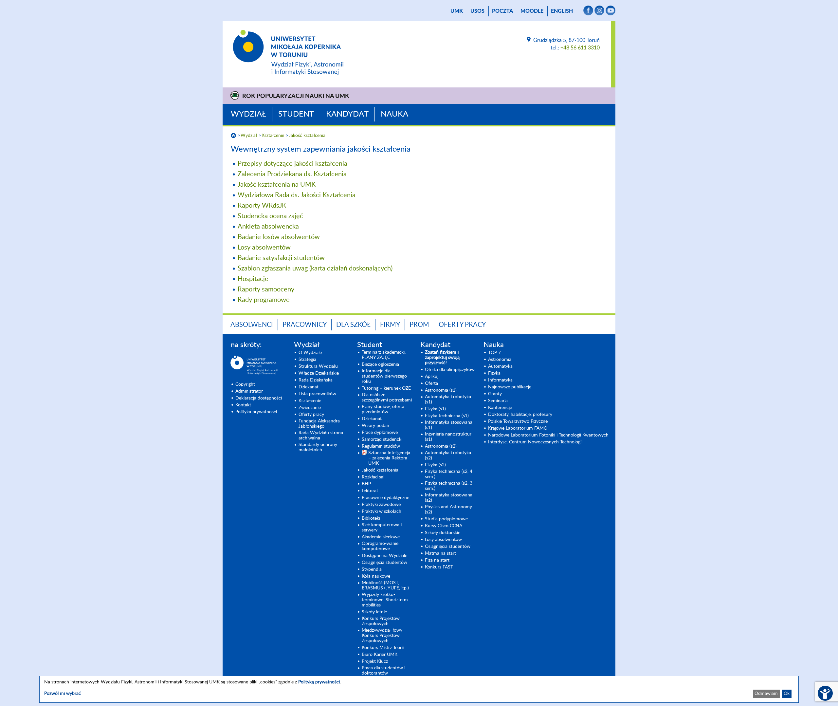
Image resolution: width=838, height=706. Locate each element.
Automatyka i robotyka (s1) (448, 399)
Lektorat (370, 491)
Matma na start (440, 553)
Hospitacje (253, 279)
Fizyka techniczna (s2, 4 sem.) (448, 474)
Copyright (245, 384)
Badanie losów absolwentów (279, 237)
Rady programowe (264, 300)
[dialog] (419, 689)
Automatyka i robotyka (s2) (448, 455)
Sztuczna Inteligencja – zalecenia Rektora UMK (389, 458)
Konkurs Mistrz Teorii (383, 647)
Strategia (307, 359)
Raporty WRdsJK (262, 205)
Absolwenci (251, 325)
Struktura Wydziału (318, 366)
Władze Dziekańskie (319, 373)
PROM (419, 325)
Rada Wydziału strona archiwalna (321, 435)
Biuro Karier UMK (379, 654)
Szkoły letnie (374, 612)
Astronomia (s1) (441, 390)
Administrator (249, 391)
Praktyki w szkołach (381, 511)
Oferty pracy (462, 325)
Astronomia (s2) (441, 446)
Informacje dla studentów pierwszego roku (384, 376)
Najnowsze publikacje (509, 387)
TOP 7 (494, 352)
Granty (495, 394)
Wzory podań (375, 425)
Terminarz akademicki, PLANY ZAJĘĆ (384, 355)
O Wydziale (310, 352)
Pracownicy (304, 325)
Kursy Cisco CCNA (443, 526)
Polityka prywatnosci (256, 412)
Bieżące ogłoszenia (380, 364)
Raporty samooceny (266, 289)
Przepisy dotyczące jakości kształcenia (292, 163)
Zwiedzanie (310, 407)
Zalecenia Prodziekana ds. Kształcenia (292, 174)
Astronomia (499, 359)
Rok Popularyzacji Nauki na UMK (295, 96)
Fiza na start (437, 560)
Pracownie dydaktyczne (385, 497)
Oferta (431, 383)
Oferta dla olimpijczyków (450, 369)
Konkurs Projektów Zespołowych (381, 621)
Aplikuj (431, 376)
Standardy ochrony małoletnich (318, 447)
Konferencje (500, 407)
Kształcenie (273, 135)
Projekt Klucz (375, 661)
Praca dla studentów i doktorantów (383, 671)
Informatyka (500, 380)
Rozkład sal (373, 477)
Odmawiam (766, 693)
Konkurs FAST (439, 567)
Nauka (394, 114)
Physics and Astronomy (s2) (448, 509)
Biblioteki (371, 518)
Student (296, 114)
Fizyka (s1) (435, 409)
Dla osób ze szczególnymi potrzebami (387, 397)
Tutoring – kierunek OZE (386, 388)
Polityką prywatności (319, 682)
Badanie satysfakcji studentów (281, 258)
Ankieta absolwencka (268, 226)
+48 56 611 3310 (580, 47)
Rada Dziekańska (316, 380)
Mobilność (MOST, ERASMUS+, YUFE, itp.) (385, 585)
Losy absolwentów (264, 247)
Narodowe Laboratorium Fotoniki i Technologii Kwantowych (548, 435)
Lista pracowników (317, 394)
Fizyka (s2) (435, 465)
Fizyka (494, 373)
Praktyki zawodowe (381, 504)
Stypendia (372, 569)
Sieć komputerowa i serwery (382, 527)
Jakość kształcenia (307, 135)
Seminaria (498, 401)
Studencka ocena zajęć (270, 216)
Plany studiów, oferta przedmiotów (383, 409)
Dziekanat (309, 387)
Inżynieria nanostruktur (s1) (448, 437)
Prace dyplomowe (380, 432)
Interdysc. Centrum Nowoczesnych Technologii (535, 442)
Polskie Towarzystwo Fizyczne (518, 421)
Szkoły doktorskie (442, 532)
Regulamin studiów (381, 446)
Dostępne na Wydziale (384, 555)
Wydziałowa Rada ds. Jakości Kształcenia (296, 195)
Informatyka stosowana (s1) (448, 425)
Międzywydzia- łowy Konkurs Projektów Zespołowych (382, 635)
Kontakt (243, 405)
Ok (787, 693)
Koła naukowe (376, 576)
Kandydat (347, 114)
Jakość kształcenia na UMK (277, 184)
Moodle (531, 11)
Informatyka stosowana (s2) (448, 498)
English (562, 11)
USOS (477, 11)
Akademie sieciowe (381, 537)
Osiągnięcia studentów (384, 562)
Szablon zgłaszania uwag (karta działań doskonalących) (315, 268)
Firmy (390, 325)
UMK (456, 11)
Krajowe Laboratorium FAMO (517, 428)
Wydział (248, 114)
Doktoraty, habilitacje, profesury (520, 414)
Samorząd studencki (382, 439)
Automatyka (500, 366)
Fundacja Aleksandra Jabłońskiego (319, 424)
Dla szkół (353, 325)
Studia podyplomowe (446, 519)
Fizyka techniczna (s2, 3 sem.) (448, 486)
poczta (502, 11)
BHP (366, 484)
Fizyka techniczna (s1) (447, 416)
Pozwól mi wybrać (62, 693)
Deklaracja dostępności (258, 398)
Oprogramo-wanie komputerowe (380, 546)
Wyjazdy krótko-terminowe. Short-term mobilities (385, 599)
